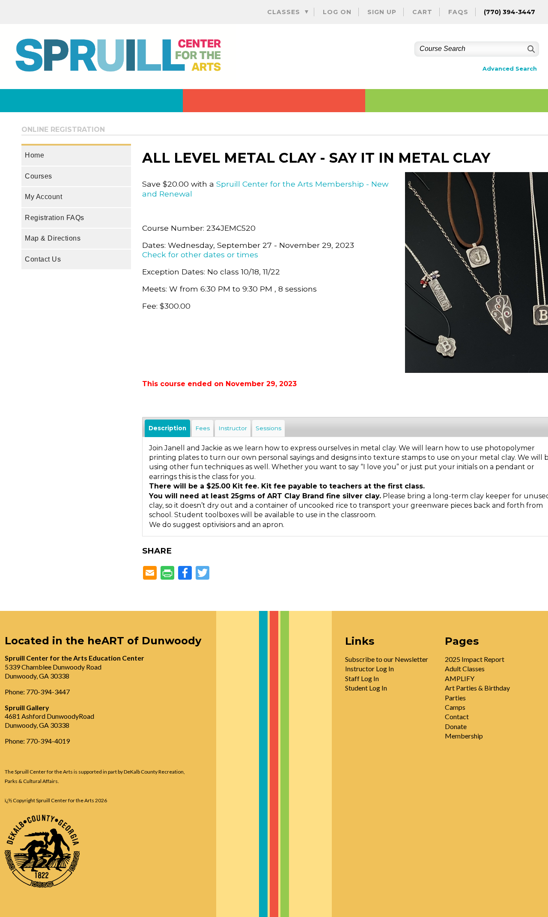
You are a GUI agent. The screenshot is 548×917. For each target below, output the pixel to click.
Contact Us (43, 259)
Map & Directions (52, 238)
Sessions (268, 428)
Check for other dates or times (200, 254)
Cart (422, 12)
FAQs (458, 12)
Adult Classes (465, 668)
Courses (38, 176)
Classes (283, 12)
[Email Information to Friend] (150, 573)
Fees (202, 428)
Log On (337, 12)
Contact (457, 716)
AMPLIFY (459, 678)
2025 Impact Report (474, 659)
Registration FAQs (54, 217)
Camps (455, 707)
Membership (464, 736)
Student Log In (366, 688)
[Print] (167, 573)
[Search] (530, 49)
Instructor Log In (369, 668)
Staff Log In (362, 678)
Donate (456, 726)
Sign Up (381, 12)
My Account (43, 196)
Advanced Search (509, 69)
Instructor (232, 428)
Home (34, 155)
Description (167, 428)
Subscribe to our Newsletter (386, 659)
